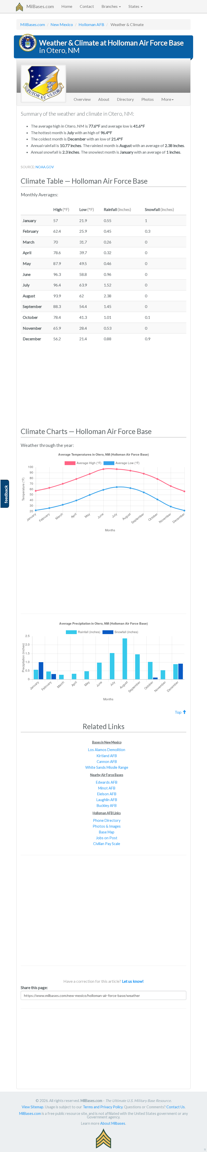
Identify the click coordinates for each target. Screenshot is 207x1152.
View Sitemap (32, 1107)
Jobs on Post (106, 838)
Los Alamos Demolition (106, 750)
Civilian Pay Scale (106, 844)
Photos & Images (107, 826)
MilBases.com (40, 6)
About (103, 99)
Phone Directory (106, 820)
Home (66, 6)
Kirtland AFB (106, 756)
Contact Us (175, 1107)
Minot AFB (106, 788)
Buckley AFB (107, 805)
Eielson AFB (106, 794)
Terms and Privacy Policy (102, 1107)
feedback (6, 494)
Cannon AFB (107, 761)
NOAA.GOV (45, 167)
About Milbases (112, 1123)
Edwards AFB (106, 782)
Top (178, 712)
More (166, 99)
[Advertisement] (103, 385)
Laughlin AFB (106, 800)
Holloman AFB (91, 24)
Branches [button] (109, 6)
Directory (125, 99)
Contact (87, 6)
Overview (82, 99)
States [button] (134, 6)
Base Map (106, 832)
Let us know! (133, 981)
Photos (147, 99)
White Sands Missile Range (106, 767)
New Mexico (61, 24)
